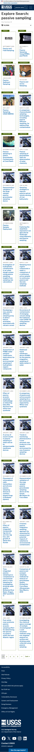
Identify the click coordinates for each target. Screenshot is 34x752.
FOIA (3, 671)
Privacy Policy (6, 678)
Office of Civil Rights (8, 712)
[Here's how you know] (17, 2)
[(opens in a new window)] (3, 738)
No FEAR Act (5, 689)
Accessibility (5, 667)
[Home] (6, 9)
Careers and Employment (9, 700)
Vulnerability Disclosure (9, 697)
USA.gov (4, 693)
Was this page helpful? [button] (18, 750)
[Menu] (31, 7)
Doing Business (6, 704)
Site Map (4, 682)
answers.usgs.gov (7, 746)
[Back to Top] (28, 746)
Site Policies (5, 674)
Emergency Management (9, 708)
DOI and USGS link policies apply (12, 686)
